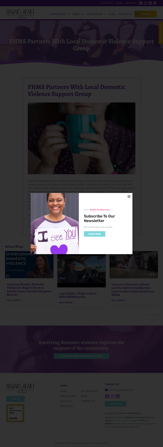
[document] (81, 223)
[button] (129, 196)
